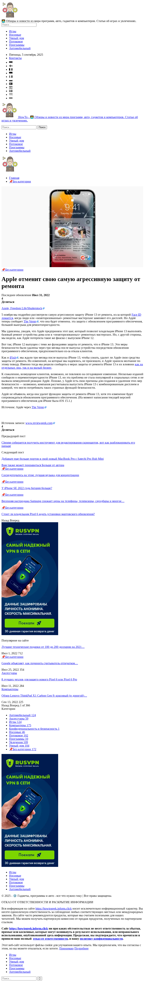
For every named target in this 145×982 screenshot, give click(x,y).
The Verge (30, 321)
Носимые (15, 34)
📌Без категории (12, 269)
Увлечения (18, 742)
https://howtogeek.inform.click (53, 908)
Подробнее (81, 948)
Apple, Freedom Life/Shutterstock (22, 308)
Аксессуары (9, 673)
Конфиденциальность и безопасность (34, 728)
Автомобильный (20, 48)
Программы (16, 44)
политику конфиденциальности (101, 938)
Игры (12, 31)
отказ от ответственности (50, 938)
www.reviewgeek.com (38, 423)
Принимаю (66, 948)
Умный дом (16, 38)
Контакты (15, 58)
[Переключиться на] (76, 61)
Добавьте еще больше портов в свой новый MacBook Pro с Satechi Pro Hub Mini (53, 458)
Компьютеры (10, 689)
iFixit (13, 357)
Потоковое (16, 41)
